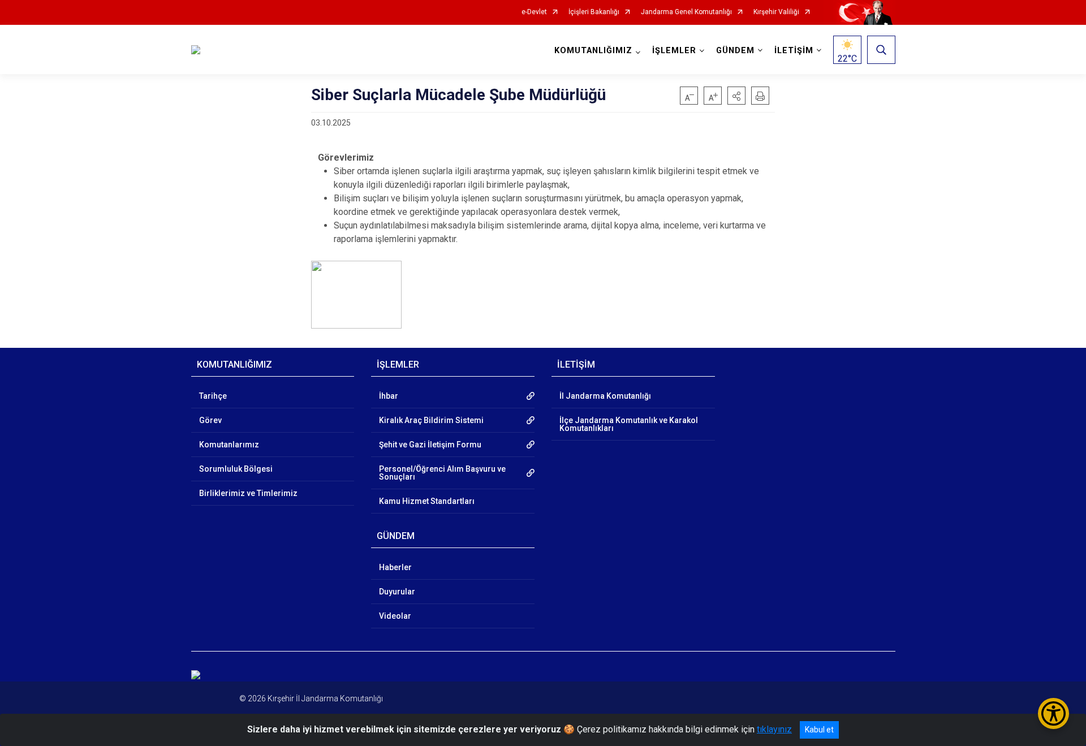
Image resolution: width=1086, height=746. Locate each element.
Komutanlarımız (229, 444)
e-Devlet (534, 12)
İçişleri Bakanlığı (593, 12)
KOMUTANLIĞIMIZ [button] (593, 50)
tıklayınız (774, 729)
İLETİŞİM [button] (793, 50)
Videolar (395, 615)
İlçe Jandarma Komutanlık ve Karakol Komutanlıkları (628, 424)
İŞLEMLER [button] (674, 50)
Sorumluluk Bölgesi (236, 468)
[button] (736, 96)
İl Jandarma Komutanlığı (605, 395)
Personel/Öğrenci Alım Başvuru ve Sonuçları (442, 472)
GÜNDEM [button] (735, 50)
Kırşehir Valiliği (776, 12)
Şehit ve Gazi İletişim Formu (430, 444)
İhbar (388, 395)
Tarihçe (213, 395)
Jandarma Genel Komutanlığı (686, 12)
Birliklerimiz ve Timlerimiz (248, 493)
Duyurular (397, 591)
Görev (210, 420)
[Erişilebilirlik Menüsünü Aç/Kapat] (1053, 713)
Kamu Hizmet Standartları (427, 501)
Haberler (395, 567)
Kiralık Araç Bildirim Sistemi (431, 420)
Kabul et (819, 729)
